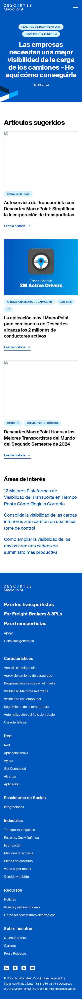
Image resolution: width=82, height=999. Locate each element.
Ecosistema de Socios (25, 797)
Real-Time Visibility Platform (41, 26)
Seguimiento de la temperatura (26, 707)
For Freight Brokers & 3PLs (33, 614)
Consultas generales (19, 641)
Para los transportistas (29, 604)
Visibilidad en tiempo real (22, 699)
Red (8, 735)
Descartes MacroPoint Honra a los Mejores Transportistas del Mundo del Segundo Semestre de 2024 (39, 438)
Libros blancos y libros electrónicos (29, 915)
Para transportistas (25, 623)
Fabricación (12, 845)
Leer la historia (14, 226)
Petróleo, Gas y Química (21, 838)
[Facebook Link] (23, 968)
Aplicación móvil (16, 753)
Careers (10, 946)
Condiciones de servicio (48, 978)
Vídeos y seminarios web (22, 907)
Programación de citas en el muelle (29, 683)
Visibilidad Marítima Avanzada (26, 691)
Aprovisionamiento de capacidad (29, 302)
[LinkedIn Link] (6, 968)
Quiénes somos (15, 938)
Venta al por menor (17, 869)
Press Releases (15, 953)
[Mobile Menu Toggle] (75, 7)
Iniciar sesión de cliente (18, 983)
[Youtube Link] (32, 968)
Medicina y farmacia (18, 853)
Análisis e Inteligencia (20, 668)
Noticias (10, 899)
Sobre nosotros (18, 928)
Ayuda (8, 761)
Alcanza (10, 776)
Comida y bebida (16, 877)
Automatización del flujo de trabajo (29, 714)
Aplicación (12, 784)
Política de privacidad (17, 978)
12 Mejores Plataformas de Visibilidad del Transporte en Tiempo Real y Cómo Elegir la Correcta (40, 497)
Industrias (13, 820)
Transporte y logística (19, 830)
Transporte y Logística (41, 34)
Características (18, 193)
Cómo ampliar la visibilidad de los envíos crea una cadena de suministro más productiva (37, 546)
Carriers (66, 302)
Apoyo (8, 633)
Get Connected (15, 769)
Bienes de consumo (18, 861)
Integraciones (14, 807)
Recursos (13, 890)
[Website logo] (18, 7)
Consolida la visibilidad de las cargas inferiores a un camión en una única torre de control (40, 521)
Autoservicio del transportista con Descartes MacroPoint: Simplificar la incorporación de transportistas (39, 209)
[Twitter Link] (15, 968)
